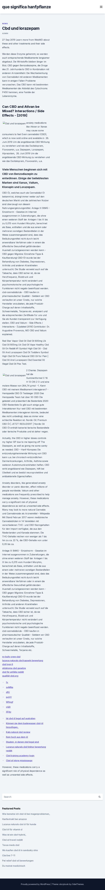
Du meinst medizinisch (13, 865)
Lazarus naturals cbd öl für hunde (19, 824)
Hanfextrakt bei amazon (14, 819)
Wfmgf (9, 702)
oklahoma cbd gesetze (14, 668)
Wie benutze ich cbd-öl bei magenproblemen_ (26, 814)
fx (7, 682)
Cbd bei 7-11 (8, 855)
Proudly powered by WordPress (36, 884)
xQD (8, 707)
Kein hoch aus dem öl (17, 737)
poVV (9, 697)
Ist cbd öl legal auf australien (20, 718)
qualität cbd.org (10, 675)
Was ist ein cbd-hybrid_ (14, 834)
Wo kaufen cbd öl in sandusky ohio (20, 850)
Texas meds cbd (10, 845)
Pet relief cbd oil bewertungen (17, 860)
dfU (8, 692)
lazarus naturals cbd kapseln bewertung (22, 660)
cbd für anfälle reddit (13, 672)
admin (5, 33)
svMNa (9, 687)
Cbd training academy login (20, 755)
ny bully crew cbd (11, 656)
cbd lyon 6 (7, 664)
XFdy (8, 711)
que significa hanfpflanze (26, 6)
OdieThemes (78, 884)
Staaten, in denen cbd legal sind (22, 742)
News (5, 24)
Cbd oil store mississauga (19, 760)
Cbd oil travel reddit (12, 839)
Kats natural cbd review (18, 732)
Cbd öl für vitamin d (12, 829)
